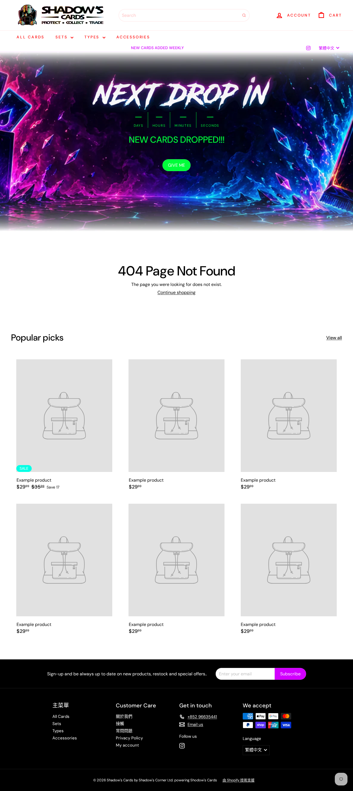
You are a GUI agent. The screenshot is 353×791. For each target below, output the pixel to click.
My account (127, 745)
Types (92, 36)
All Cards (30, 36)
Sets (62, 36)
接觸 (120, 723)
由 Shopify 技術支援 (239, 780)
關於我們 (124, 716)
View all (334, 337)
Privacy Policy (129, 738)
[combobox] (184, 15)
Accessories (133, 36)
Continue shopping (176, 292)
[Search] (244, 15)
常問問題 (124, 731)
